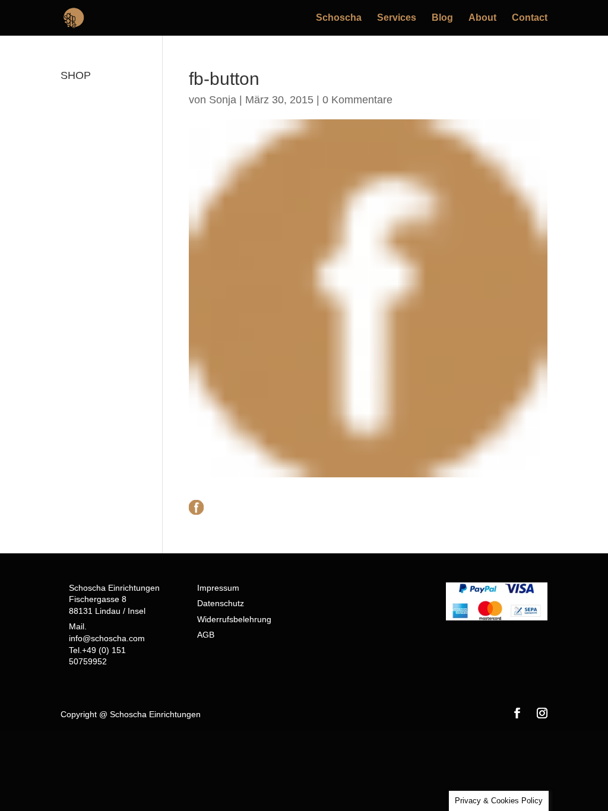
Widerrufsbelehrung (234, 619)
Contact (529, 18)
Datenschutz (220, 603)
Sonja (222, 100)
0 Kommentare (357, 100)
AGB (205, 634)
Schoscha (339, 18)
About (482, 18)
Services (396, 18)
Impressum (218, 588)
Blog (442, 18)
